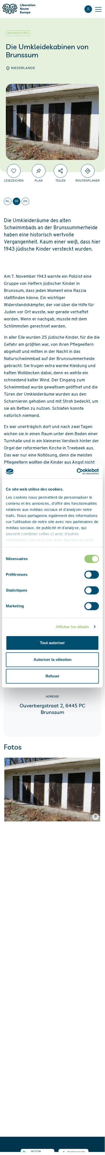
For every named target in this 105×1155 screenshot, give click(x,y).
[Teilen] (60, 171)
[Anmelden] (88, 9)
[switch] (91, 575)
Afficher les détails (72, 627)
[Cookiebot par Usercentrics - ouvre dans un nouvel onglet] (76, 471)
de (17, 201)
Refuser (52, 676)
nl (8, 201)
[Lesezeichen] (14, 171)
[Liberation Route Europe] (18, 9)
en (25, 201)
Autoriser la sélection (52, 659)
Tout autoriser (52, 643)
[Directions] (88, 171)
